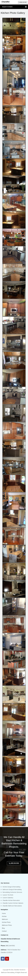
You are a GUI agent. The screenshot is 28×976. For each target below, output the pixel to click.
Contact (4, 931)
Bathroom (5, 919)
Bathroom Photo (7, 925)
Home (4, 913)
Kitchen (4, 916)
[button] (26, 6)
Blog (3, 928)
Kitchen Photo (6, 922)
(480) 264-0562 (10, 945)
